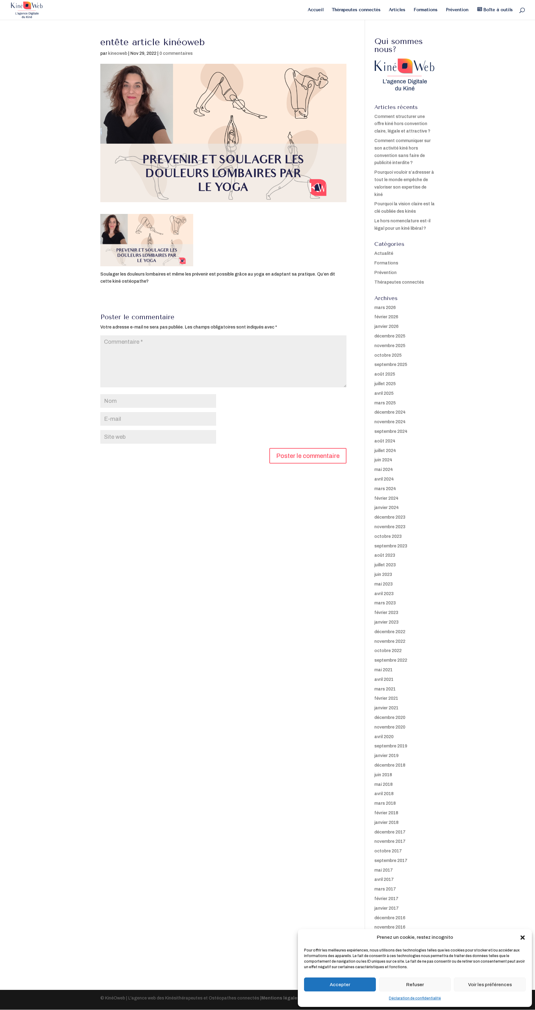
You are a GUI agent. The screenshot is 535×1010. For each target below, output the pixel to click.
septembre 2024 (390, 431)
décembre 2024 (390, 412)
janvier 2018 (386, 822)
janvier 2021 (386, 708)
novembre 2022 (389, 641)
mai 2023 (383, 584)
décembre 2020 (389, 717)
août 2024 (384, 441)
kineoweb (117, 53)
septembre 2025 (390, 364)
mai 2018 (383, 784)
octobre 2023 (388, 536)
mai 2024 (383, 469)
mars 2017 (385, 889)
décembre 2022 (389, 631)
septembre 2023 (390, 546)
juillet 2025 (385, 383)
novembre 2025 (389, 345)
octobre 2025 (388, 355)
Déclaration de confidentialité (415, 998)
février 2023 (386, 612)
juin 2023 (383, 574)
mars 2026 (385, 307)
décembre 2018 (389, 765)
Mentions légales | (282, 998)
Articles (397, 10)
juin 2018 (383, 775)
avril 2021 (384, 679)
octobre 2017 (388, 851)
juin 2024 (383, 460)
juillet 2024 (385, 450)
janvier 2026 (386, 326)
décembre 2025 (389, 336)
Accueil (316, 10)
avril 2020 (384, 736)
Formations (425, 10)
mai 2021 (383, 670)
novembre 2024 (390, 422)
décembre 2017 (390, 832)
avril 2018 (384, 793)
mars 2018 (385, 803)
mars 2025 (385, 403)
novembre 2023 (389, 527)
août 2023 (384, 555)
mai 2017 (383, 870)
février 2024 (386, 498)
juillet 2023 (385, 565)
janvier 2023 (386, 622)
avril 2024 (384, 479)
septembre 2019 (390, 746)
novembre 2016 (389, 927)
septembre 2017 (390, 860)
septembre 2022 (390, 660)
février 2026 (386, 317)
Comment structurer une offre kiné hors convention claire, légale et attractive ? (402, 124)
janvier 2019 (386, 755)
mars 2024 (385, 488)
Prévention (457, 10)
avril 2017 (384, 879)
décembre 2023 (389, 517)
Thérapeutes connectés (356, 10)
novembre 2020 (389, 727)
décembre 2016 (389, 918)
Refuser (415, 984)
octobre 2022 (388, 650)
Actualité (383, 253)
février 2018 (386, 813)
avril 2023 (384, 593)
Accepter (340, 984)
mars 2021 (385, 689)
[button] (523, 937)
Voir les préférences (490, 984)
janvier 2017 (386, 908)
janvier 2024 (386, 507)
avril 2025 (384, 393)
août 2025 (384, 374)
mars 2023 (385, 603)
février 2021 (386, 698)
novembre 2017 (390, 841)
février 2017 (386, 898)
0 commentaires (176, 53)
